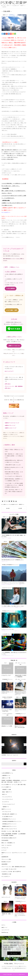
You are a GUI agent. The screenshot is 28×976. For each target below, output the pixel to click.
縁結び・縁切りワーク (7, 791)
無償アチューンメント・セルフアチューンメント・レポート (14, 853)
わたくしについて (9, 371)
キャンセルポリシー (6, 212)
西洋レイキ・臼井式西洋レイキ (8, 842)
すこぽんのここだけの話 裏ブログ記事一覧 (11, 871)
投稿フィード (4, 927)
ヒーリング (4, 850)
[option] (14, 746)
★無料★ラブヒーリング (10, 425)
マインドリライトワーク (7, 799)
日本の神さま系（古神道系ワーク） (9, 814)
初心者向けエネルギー (6, 861)
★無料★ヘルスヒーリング (10, 427)
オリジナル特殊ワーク (6, 787)
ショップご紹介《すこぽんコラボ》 (9, 869)
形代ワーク (4, 794)
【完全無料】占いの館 (6, 874)
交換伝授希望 (4, 864)
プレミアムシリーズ (6, 811)
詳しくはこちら (14, 953)
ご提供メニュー (6, 504)
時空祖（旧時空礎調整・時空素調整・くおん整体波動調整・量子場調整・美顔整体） (13, 834)
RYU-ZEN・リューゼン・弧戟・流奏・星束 (11, 831)
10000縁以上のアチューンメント (9, 823)
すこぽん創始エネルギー (13, 504)
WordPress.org (5, 932)
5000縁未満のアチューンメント (9, 819)
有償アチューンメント (6, 809)
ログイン (3, 925)
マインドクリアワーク (7, 796)
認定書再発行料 (5, 856)
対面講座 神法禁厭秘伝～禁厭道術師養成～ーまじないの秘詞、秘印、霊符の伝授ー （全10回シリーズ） (14, 781)
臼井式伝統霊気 (5, 840)
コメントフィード (5, 929)
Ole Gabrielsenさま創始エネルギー (9, 837)
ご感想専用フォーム (6, 775)
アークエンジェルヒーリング (8, 804)
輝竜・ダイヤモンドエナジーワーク (9, 828)
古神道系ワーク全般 (6, 789)
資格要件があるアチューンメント (9, 826)
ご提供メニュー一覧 (6, 777)
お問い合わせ (7, 383)
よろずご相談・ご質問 (11, 310)
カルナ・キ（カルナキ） (7, 845)
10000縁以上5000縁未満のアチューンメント (11, 821)
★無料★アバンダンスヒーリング (12, 422)
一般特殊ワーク (21, 504)
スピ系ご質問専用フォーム (7, 773)
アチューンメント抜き (6, 859)
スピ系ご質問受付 (10, 288)
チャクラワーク (5, 801)
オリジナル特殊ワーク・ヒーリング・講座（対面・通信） (14, 784)
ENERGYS (14, 734)
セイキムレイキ (5, 847)
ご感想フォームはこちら (14, 345)
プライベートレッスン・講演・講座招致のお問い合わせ (13, 866)
